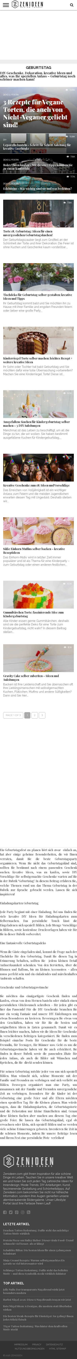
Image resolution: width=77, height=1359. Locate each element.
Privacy (36, 1344)
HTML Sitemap (57, 1348)
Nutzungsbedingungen (29, 1348)
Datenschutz (54, 1344)
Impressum (20, 1344)
